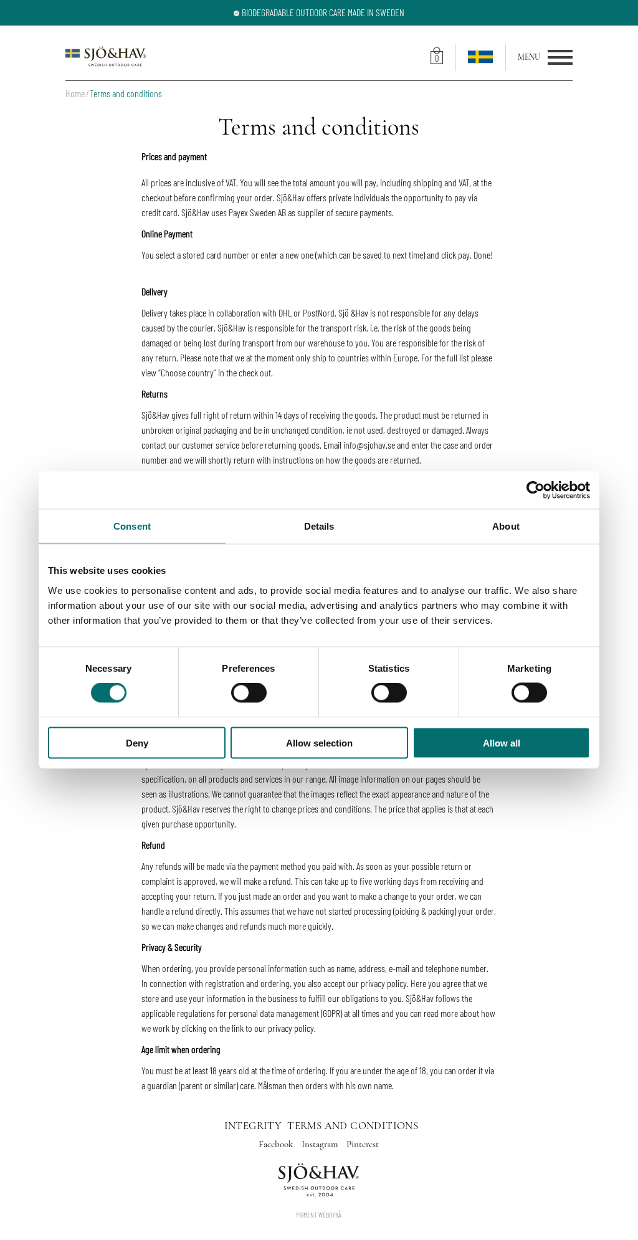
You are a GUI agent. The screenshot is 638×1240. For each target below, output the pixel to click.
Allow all (501, 742)
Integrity (253, 1125)
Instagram (321, 1144)
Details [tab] (319, 526)
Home (75, 93)
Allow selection (319, 742)
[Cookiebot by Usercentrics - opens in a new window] (535, 490)
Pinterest (362, 1144)
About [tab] (506, 526)
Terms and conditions (352, 1125)
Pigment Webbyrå (318, 1214)
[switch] (249, 693)
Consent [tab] (132, 526)
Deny (137, 742)
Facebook (277, 1144)
